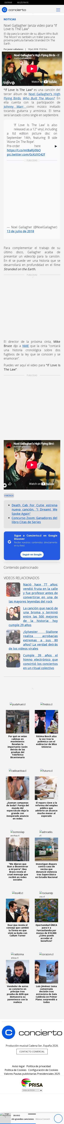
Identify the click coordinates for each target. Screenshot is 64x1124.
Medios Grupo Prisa (32, 1090)
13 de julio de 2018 (20, 231)
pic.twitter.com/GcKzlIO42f (26, 154)
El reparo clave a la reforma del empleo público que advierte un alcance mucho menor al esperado (46, 809)
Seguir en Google (32, 554)
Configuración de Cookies (43, 1070)
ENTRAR (8, 2)
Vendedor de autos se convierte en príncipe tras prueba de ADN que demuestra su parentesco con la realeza (17, 994)
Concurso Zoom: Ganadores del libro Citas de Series (34, 520)
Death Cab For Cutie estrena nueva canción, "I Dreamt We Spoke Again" (34, 509)
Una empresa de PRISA (32, 1082)
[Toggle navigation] (58, 9)
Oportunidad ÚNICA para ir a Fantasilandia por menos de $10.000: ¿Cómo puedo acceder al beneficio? (46, 933)
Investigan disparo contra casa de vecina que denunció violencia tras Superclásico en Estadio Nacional (46, 870)
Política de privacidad (38, 1066)
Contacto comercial (32, 1051)
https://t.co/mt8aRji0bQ (24, 150)
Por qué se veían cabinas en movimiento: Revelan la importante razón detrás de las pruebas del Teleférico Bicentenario (17, 747)
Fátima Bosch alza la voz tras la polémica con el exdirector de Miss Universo (46, 741)
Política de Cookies (15, 1070)
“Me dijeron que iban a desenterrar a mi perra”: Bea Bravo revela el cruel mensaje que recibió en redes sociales (17, 871)
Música (9, 495)
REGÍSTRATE (23, 2)
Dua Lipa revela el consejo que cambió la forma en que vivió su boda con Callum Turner (17, 930)
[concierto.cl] (14, 9)
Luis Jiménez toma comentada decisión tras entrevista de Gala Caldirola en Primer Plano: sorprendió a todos (46, 994)
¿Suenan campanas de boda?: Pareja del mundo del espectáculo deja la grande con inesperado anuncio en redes (17, 810)
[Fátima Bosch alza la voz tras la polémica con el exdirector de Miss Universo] (46, 722)
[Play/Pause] (58, 1118)
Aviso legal (18, 1066)
